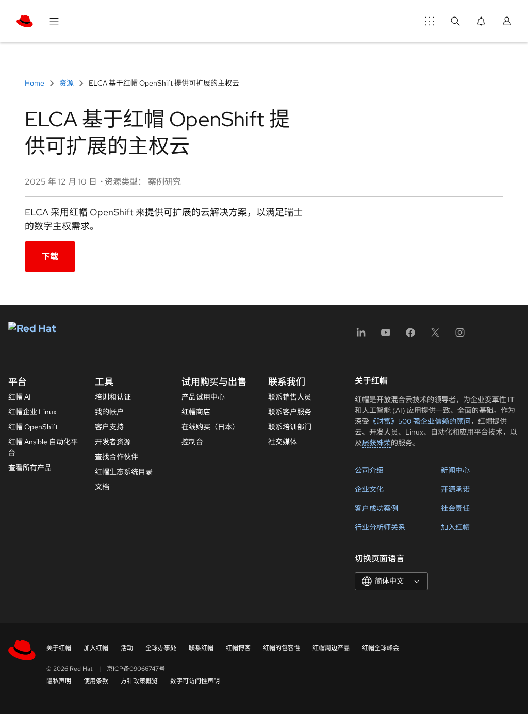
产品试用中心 (203, 397)
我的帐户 (109, 412)
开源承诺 (455, 489)
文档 (102, 486)
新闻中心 (455, 470)
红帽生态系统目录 (124, 471)
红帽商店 (196, 412)
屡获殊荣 (376, 442)
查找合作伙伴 (116, 456)
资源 (66, 83)
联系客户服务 (289, 412)
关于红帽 (58, 648)
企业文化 (369, 489)
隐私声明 (58, 681)
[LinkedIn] (361, 335)
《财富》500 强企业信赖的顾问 (420, 421)
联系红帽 (201, 648)
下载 (50, 256)
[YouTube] (386, 335)
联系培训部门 (289, 426)
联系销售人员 (289, 397)
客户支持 (109, 426)
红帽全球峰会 (380, 648)
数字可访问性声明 (195, 681)
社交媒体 (282, 441)
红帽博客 (238, 648)
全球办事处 (160, 648)
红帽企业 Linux (32, 412)
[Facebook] (410, 335)
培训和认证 (113, 397)
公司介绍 (369, 470)
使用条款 (96, 681)
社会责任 (455, 508)
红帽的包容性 (281, 648)
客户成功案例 (376, 508)
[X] (435, 335)
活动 (127, 648)
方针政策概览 (139, 681)
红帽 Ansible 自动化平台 (43, 447)
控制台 (192, 441)
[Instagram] (460, 335)
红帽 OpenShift (33, 426)
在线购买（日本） (210, 426)
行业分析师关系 (380, 527)
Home (35, 83)
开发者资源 (113, 441)
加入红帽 (455, 527)
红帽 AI (19, 397)
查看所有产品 (30, 467)
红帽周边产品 (331, 648)
